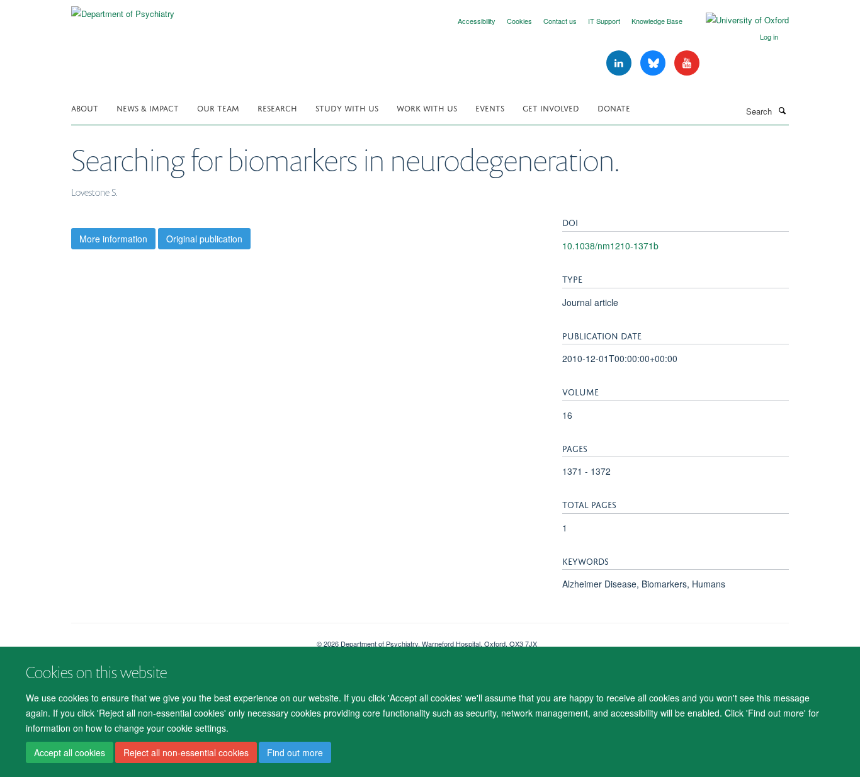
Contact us (560, 21)
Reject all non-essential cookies (186, 752)
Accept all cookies (69, 752)
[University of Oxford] (738, 20)
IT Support (604, 21)
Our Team (218, 107)
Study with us (346, 107)
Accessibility (476, 21)
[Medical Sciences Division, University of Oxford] (184, 639)
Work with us (427, 107)
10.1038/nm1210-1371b (610, 245)
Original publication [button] (204, 238)
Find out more (295, 752)
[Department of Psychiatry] (122, 9)
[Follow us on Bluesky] (654, 63)
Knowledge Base (656, 21)
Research (277, 107)
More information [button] (113, 238)
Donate (613, 107)
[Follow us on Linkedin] (620, 63)
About (84, 107)
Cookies (519, 21)
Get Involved (551, 107)
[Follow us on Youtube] (686, 63)
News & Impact (147, 107)
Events (489, 107)
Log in (769, 36)
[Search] (782, 110)
